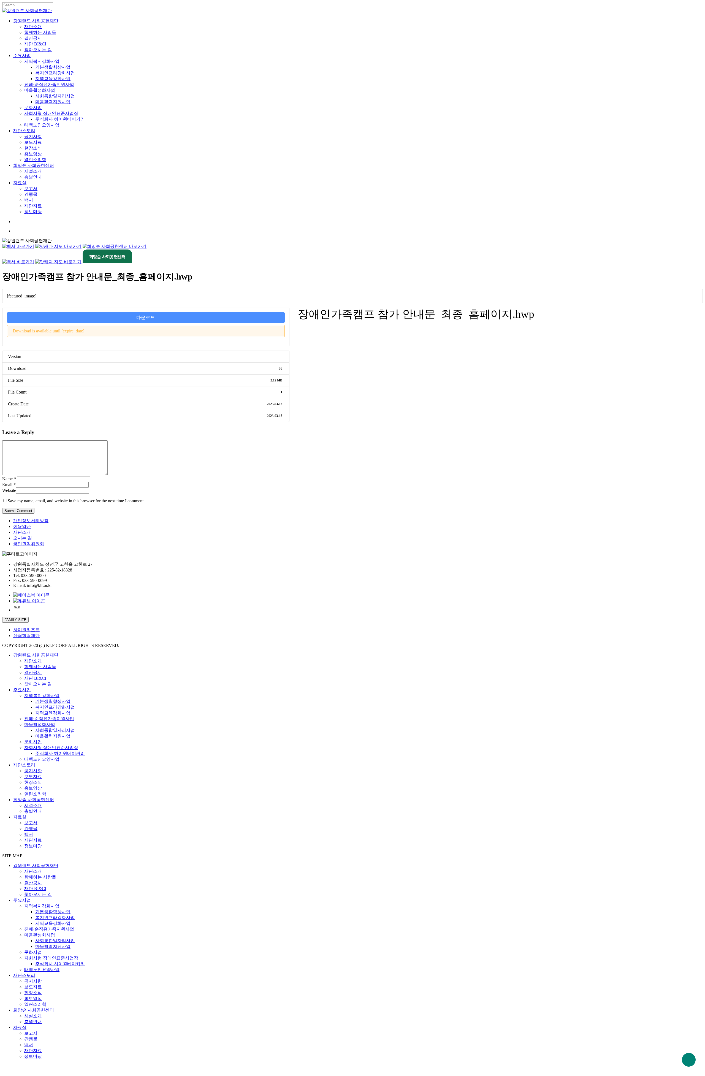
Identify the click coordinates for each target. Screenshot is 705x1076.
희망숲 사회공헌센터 (33, 799)
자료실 (19, 817)
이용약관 (22, 526)
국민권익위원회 (28, 543)
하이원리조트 (26, 629)
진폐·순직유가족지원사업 (49, 718)
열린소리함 (35, 794)
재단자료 (33, 840)
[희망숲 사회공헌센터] (115, 246)
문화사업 (33, 741)
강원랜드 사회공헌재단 (35, 655)
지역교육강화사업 (52, 713)
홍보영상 (33, 788)
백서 (28, 834)
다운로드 (145, 317)
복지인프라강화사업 (55, 707)
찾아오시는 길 (38, 684)
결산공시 (33, 672)
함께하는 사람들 (40, 666)
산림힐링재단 (26, 635)
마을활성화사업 (39, 724)
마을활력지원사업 (52, 736)
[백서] (18, 246)
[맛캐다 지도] (58, 246)
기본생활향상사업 (52, 701)
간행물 (30, 828)
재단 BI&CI (35, 678)
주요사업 (22, 689)
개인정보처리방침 (30, 520)
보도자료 (33, 776)
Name (9, 478)
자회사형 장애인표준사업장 (51, 747)
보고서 (30, 822)
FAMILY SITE (15, 620)
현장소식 (33, 782)
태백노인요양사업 (41, 759)
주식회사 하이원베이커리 (60, 753)
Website (9, 490)
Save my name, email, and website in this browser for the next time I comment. (76, 500)
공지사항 (33, 770)
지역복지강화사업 (41, 695)
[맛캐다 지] (58, 261)
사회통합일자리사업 (55, 730)
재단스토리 (24, 765)
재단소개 (22, 532)
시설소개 (33, 805)
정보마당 (33, 846)
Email (9, 484)
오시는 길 (22, 538)
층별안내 (33, 811)
